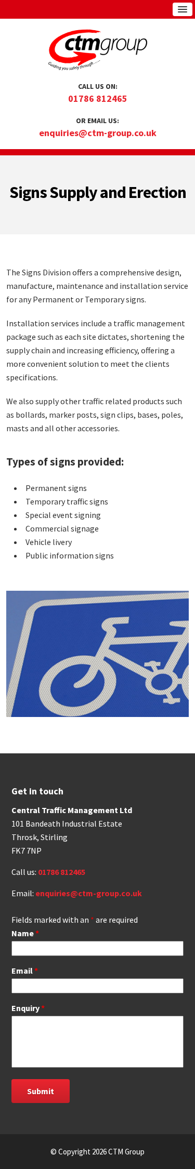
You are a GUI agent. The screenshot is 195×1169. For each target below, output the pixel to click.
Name (25, 933)
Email (24, 970)
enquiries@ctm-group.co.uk (98, 133)
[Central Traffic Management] (97, 51)
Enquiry (28, 1008)
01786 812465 (97, 98)
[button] (182, 9)
